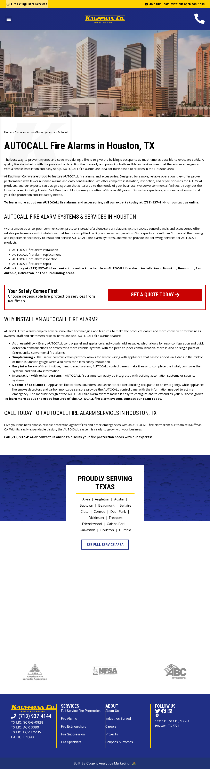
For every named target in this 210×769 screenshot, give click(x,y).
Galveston (87, 530)
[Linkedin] (169, 711)
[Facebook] (163, 711)
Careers (110, 726)
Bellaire (125, 505)
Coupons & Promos (119, 742)
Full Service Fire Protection (80, 711)
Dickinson (96, 517)
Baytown (86, 505)
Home (8, 132)
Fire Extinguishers (73, 726)
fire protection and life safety (31, 195)
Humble (125, 530)
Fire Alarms (69, 718)
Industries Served (118, 718)
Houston (107, 530)
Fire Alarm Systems (42, 132)
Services (20, 132)
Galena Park (116, 524)
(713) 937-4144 (155, 202)
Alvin (86, 499)
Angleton (102, 499)
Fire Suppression (73, 734)
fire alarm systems (101, 238)
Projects (111, 734)
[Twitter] (157, 711)
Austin (119, 499)
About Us (112, 711)
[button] (8, 19)
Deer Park (118, 511)
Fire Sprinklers (71, 742)
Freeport (115, 517)
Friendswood (92, 524)
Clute (85, 511)
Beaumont (106, 505)
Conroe (99, 511)
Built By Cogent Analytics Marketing (102, 763)
